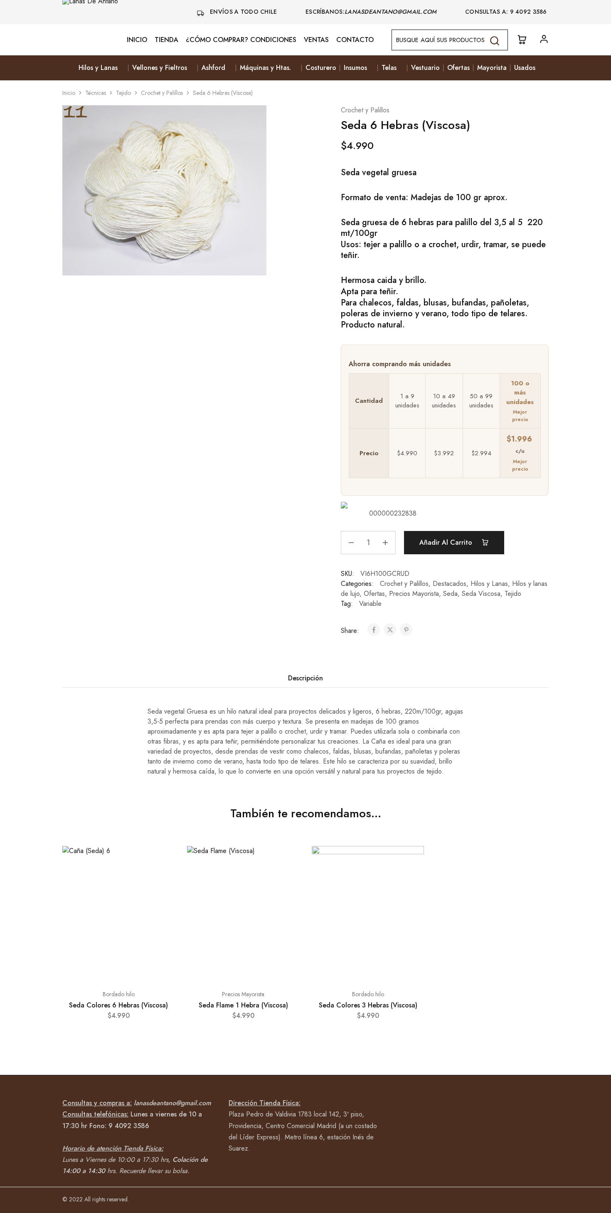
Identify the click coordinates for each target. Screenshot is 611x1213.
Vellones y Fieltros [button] (159, 67)
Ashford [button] (213, 67)
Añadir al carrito (446, 542)
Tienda (166, 40)
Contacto (355, 40)
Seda (450, 593)
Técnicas (95, 93)
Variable (370, 603)
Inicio (137, 40)
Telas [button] (389, 67)
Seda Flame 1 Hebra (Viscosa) (243, 1005)
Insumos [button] (355, 67)
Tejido (123, 93)
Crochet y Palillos (162, 93)
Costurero (321, 67)
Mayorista (492, 67)
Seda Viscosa (481, 593)
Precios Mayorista (414, 593)
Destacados (449, 583)
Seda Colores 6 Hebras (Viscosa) (118, 1005)
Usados (524, 67)
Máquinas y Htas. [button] (265, 67)
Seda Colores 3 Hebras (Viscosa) (368, 1005)
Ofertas (458, 67)
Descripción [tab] (305, 678)
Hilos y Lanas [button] (98, 67)
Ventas (316, 40)
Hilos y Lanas (489, 583)
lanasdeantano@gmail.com (392, 11)
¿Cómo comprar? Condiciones (241, 40)
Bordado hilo (119, 994)
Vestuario (425, 67)
